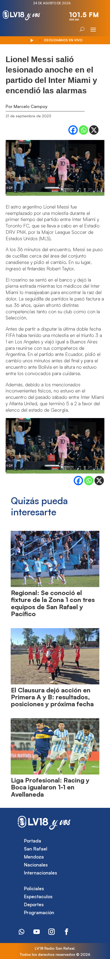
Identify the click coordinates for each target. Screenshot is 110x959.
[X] (94, 130)
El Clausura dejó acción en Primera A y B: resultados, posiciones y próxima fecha (52, 697)
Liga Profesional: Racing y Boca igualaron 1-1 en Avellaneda (50, 787)
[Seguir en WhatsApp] (21, 931)
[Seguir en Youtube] (36, 931)
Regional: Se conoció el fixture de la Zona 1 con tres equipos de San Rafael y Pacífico (53, 603)
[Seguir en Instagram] (51, 931)
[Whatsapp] (83, 130)
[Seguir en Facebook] (66, 931)
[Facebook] (73, 130)
